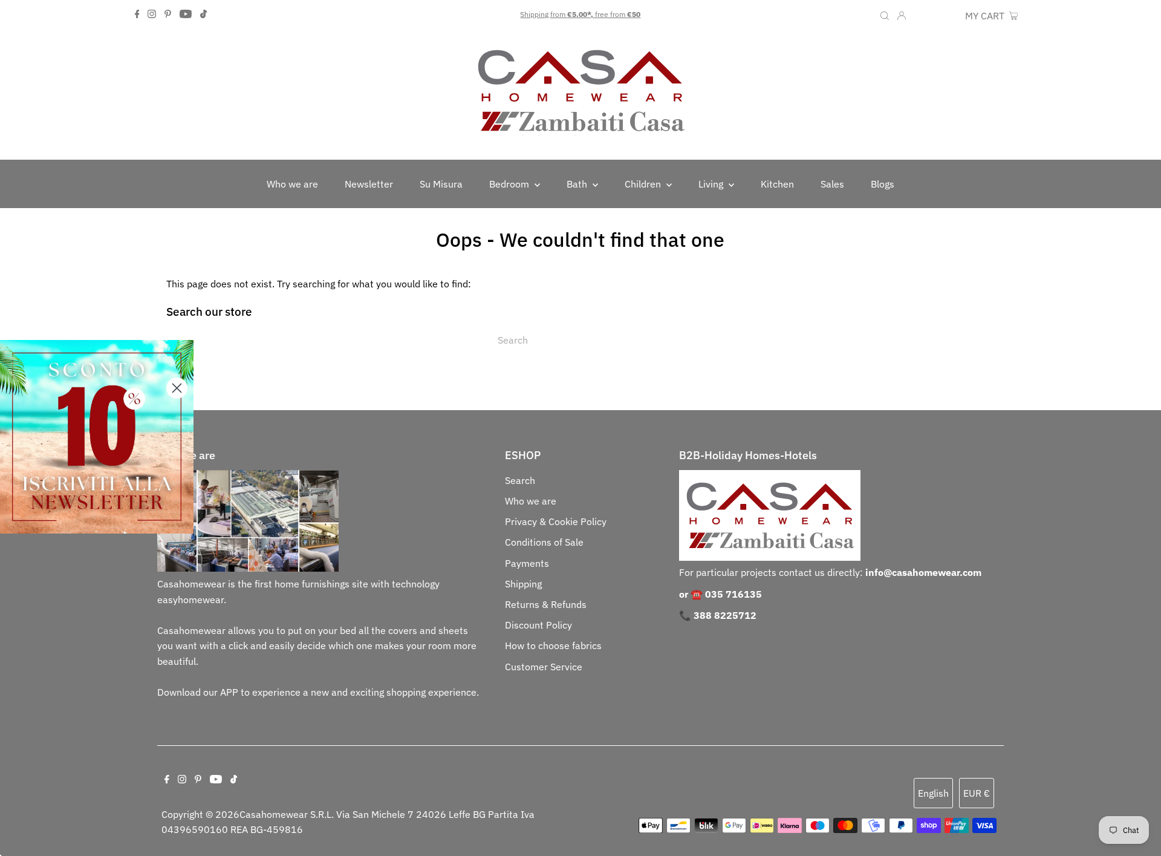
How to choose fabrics (553, 645)
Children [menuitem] (644, 184)
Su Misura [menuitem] (441, 184)
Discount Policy (538, 625)
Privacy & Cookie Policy (556, 521)
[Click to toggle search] (884, 14)
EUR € (945, 16)
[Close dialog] (176, 388)
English (933, 793)
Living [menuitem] (712, 184)
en (920, 16)
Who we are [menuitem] (292, 184)
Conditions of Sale (544, 542)
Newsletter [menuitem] (369, 184)
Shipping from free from (580, 14)
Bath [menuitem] (578, 184)
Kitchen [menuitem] (777, 184)
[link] (97, 437)
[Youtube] (186, 14)
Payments (527, 563)
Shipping (523, 584)
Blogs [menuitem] (882, 184)
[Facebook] (137, 14)
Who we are (530, 501)
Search (520, 480)
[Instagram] (152, 14)
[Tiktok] (203, 14)
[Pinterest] (167, 14)
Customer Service (543, 667)
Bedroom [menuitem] (510, 184)
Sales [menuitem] (832, 184)
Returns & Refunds (546, 604)
